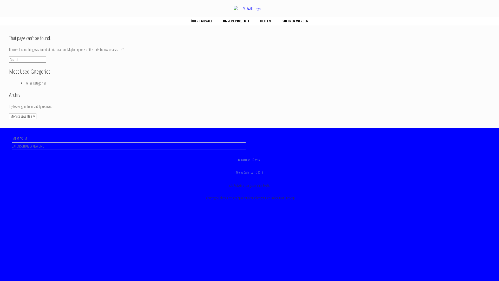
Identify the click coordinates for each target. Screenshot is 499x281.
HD (252, 159)
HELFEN (265, 20)
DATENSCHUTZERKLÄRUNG (28, 146)
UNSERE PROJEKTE (236, 20)
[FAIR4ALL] (249, 8)
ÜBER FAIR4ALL (201, 20)
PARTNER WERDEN (294, 20)
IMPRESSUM (19, 138)
